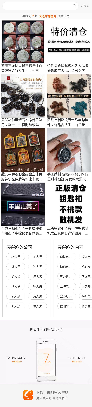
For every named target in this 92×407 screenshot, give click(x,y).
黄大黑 (37, 296)
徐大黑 (37, 286)
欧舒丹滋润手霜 (70, 296)
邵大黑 (15, 296)
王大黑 (37, 256)
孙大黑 (37, 266)
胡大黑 (15, 276)
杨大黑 (15, 286)
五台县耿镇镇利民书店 (75, 276)
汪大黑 (37, 276)
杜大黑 (15, 256)
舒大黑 (15, 266)
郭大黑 (15, 306)
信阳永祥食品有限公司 (75, 306)
